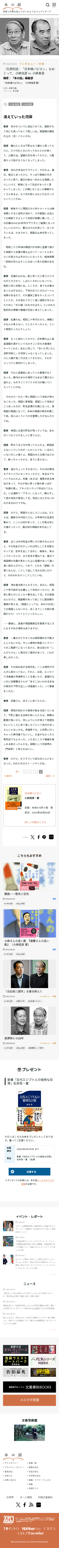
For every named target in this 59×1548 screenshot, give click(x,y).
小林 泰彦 (27, 104)
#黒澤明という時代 (36, 1048)
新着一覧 (33, 1463)
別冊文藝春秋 (45, 1497)
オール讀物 (26, 1497)
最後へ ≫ (50, 776)
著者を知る (34, 1467)
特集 (31, 1484)
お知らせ (8, 1476)
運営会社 (8, 1471)
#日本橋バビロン (35, 1001)
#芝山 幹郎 (20, 903)
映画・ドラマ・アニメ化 (39, 1480)
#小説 (15, 91)
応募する (22, 1171)
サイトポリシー (11, 1463)
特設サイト (34, 1488)
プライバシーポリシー (14, 1467)
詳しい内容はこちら (35, 822)
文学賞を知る (35, 1476)
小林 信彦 (14, 104)
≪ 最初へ (8, 776)
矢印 (52, 1274)
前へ (18, 771)
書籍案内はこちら (30, 1387)
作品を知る (34, 1471)
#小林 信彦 (8, 903)
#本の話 (12, 88)
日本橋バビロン (33, 793)
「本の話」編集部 (22, 78)
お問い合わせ (10, 1480)
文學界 (10, 1497)
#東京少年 (20, 1001)
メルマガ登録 (29, 1400)
